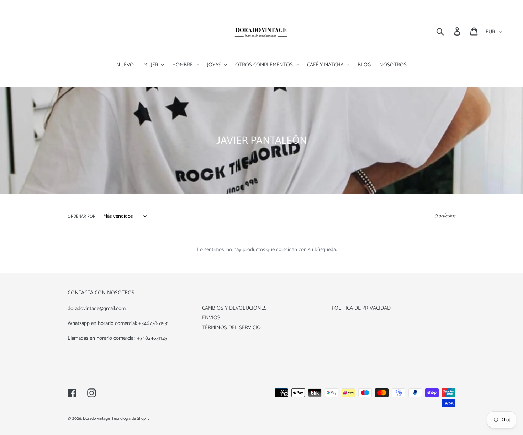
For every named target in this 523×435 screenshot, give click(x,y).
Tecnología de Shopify (130, 418)
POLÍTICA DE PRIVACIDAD (361, 308)
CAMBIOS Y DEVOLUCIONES (234, 308)
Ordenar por (81, 216)
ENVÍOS (211, 317)
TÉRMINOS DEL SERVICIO (231, 327)
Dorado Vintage (96, 418)
